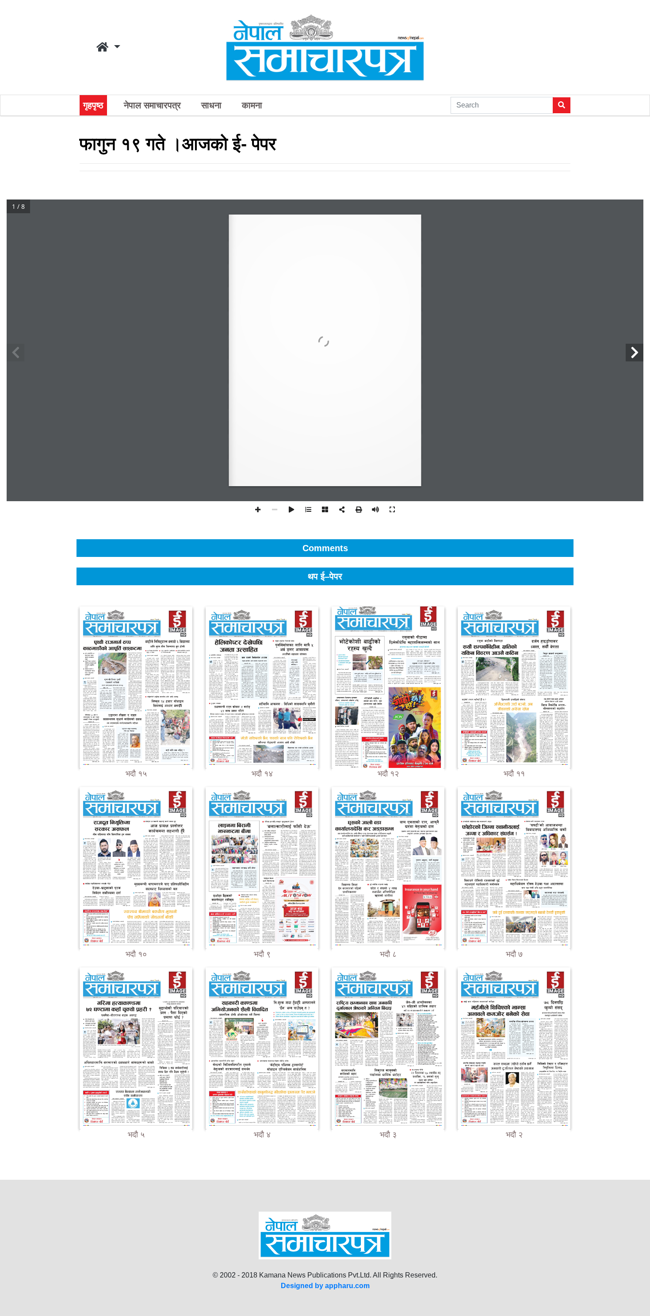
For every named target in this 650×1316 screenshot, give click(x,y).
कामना (252, 105)
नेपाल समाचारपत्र (152, 105)
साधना (211, 105)
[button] (108, 47)
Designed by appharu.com (325, 1285)
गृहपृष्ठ (93, 105)
